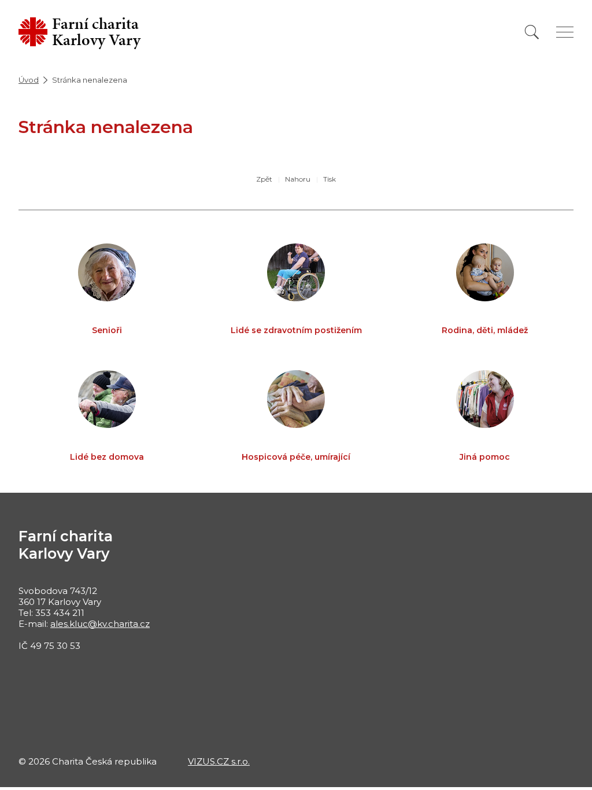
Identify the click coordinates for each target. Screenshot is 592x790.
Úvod (28, 79)
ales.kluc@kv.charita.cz (100, 623)
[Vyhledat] (532, 32)
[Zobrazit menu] (565, 32)
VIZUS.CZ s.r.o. (219, 761)
